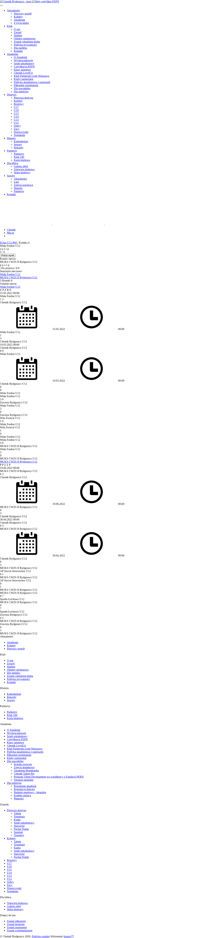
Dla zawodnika (22, 88)
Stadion (18, 35)
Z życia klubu (21, 22)
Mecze (10, 232)
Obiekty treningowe (25, 38)
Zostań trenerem (16, 924)
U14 (16, 116)
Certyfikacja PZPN (24, 66)
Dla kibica (12, 163)
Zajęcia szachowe (23, 185)
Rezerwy (19, 103)
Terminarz (19, 816)
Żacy (16, 128)
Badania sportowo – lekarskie (30, 792)
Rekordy (18, 147)
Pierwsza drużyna (23, 97)
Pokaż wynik (7, 255)
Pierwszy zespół (22, 13)
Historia (11, 138)
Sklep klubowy (22, 172)
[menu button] (1, 5)
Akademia (19, 19)
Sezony (18, 144)
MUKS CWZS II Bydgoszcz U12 (18, 277)
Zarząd (17, 32)
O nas (17, 29)
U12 (16, 122)
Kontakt (18, 51)
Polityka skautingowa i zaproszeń (32, 82)
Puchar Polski (21, 829)
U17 (16, 107)
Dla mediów (20, 47)
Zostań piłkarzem (16, 921)
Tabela (17, 813)
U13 (16, 119)
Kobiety (18, 16)
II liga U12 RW (9, 242)
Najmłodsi (19, 135)
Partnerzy (12, 150)
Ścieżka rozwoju (23, 764)
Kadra (17, 819)
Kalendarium (21, 141)
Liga (16, 181)
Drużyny (12, 94)
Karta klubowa (22, 160)
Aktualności (13, 10)
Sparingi (18, 832)
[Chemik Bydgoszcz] (110, 1)
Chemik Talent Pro (24, 773)
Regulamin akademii (25, 786)
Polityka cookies (41, 936)
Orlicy (17, 125)
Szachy (11, 175)
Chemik (11, 229)
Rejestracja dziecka (24, 789)
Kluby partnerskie (23, 79)
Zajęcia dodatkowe (24, 767)
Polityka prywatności (25, 44)
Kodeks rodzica (22, 795)
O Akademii (20, 57)
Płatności (19, 798)
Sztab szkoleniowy (24, 63)
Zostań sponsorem (17, 927)
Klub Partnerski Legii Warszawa (31, 75)
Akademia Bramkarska (26, 770)
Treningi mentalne (23, 779)
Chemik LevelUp (23, 72)
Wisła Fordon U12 (10, 274)
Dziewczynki (21, 132)
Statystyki (19, 825)
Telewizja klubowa (24, 169)
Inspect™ (69, 936)
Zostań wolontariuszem (19, 930)
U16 (16, 110)
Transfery (19, 835)
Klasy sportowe (22, 69)
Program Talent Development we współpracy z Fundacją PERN (49, 776)
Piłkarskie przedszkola (26, 85)
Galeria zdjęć (21, 166)
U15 (16, 113)
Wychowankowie (23, 60)
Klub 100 (19, 156)
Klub (9, 26)
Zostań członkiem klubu (27, 41)
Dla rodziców (21, 91)
